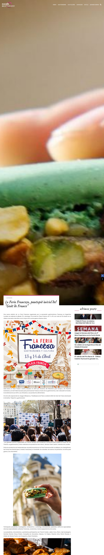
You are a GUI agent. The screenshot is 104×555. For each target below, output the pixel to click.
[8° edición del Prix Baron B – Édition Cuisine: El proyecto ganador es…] (88, 352)
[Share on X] (102, 279)
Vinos (54, 4)
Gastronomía (62, 4)
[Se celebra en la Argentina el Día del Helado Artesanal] (88, 340)
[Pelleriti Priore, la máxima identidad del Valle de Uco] (88, 316)
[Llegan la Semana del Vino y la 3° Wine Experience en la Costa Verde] (88, 328)
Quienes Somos (94, 4)
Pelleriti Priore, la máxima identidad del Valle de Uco (85, 322)
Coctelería (71, 4)
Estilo (86, 4)
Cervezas (80, 4)
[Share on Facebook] (102, 275)
